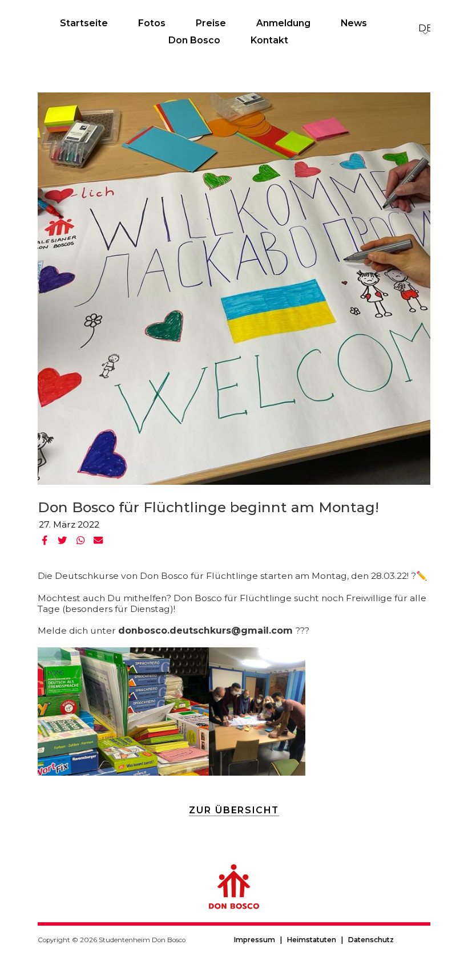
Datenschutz (371, 940)
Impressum (254, 940)
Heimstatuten (311, 940)
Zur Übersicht (234, 810)
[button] (45, 540)
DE (425, 28)
